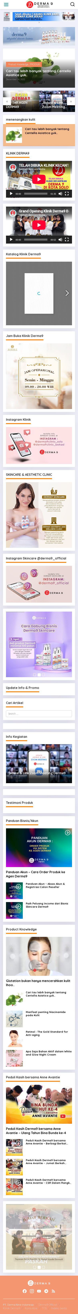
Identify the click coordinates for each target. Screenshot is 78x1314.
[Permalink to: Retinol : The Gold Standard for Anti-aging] (14, 1038)
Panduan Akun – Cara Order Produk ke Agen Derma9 (35, 874)
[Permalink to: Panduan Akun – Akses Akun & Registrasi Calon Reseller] (14, 890)
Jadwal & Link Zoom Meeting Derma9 (17, 105)
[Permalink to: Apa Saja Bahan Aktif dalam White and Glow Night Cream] (14, 1058)
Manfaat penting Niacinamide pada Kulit (46, 1014)
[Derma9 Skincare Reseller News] (40, 4)
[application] (39, 179)
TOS (44, 1308)
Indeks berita (59, 1308)
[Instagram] (31, 1291)
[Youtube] (39, 1291)
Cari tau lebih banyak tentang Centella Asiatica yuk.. (38, 73)
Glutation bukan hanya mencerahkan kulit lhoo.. (38, 983)
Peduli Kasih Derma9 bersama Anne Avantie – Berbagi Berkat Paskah (46, 1142)
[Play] (11, 194)
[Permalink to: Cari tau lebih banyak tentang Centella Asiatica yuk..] (14, 134)
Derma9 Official (47, 1304)
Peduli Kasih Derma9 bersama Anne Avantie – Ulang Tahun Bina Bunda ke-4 (36, 1131)
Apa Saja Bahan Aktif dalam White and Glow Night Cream (56, 105)
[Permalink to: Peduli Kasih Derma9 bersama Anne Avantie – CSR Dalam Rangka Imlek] (14, 1186)
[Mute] (60, 194)
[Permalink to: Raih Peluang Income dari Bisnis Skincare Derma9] (14, 910)
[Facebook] (24, 1291)
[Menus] (6, 4)
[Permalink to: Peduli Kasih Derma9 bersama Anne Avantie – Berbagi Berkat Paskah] (14, 1147)
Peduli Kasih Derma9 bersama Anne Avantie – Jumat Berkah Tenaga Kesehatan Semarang (46, 1162)
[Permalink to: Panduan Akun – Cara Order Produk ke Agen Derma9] (39, 847)
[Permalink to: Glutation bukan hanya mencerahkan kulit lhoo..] (39, 956)
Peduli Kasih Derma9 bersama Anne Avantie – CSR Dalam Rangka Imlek (48, 1181)
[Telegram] (46, 1291)
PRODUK (35, 64)
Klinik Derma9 (11, 1308)
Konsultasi (31, 1308)
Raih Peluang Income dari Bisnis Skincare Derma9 (47, 905)
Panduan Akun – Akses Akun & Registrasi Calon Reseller (45, 885)
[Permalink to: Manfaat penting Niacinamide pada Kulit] (14, 1019)
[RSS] (53, 1291)
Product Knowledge (18, 64)
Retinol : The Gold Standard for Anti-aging (47, 1033)
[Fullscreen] (67, 194)
